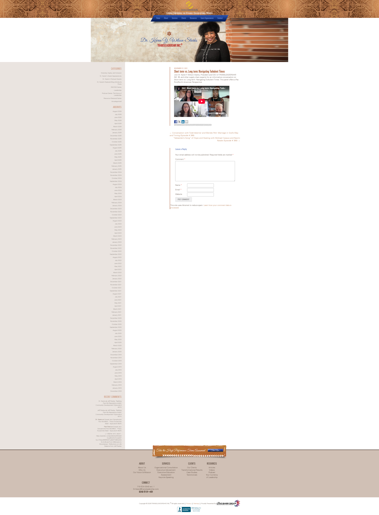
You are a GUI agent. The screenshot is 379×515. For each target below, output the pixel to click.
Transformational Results (191, 470)
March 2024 (117, 199)
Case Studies (192, 472)
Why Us (142, 470)
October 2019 (116, 361)
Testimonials (192, 475)
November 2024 (115, 175)
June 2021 (117, 300)
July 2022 (118, 260)
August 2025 (117, 148)
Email (178, 190)
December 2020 (115, 318)
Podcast (212, 472)
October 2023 (116, 215)
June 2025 (117, 154)
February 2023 (116, 239)
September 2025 (115, 145)
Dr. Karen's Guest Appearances (110, 76)
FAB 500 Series (116, 87)
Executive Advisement (166, 470)
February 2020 (116, 348)
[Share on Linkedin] (183, 121)
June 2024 (117, 190)
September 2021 (115, 291)
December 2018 (115, 391)
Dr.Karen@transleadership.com (146, 489)
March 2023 (117, 236)
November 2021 (115, 284)
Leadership (117, 90)
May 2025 (117, 157)
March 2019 (117, 382)
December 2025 (115, 135)
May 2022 (117, 266)
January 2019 (116, 388)
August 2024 (117, 184)
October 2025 (116, 142)
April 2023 (117, 233)
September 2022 (115, 254)
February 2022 (116, 275)
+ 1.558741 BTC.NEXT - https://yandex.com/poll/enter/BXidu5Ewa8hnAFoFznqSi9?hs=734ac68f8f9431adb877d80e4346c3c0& (108, 438)
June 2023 (117, 227)
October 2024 (116, 178)
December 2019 (115, 355)
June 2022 (117, 263)
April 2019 (118, 379)
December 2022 (115, 245)
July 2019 (118, 370)
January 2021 (116, 315)
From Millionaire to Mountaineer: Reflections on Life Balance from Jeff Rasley (110, 444)
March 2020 (117, 345)
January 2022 (116, 278)
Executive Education (166, 472)
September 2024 (115, 181)
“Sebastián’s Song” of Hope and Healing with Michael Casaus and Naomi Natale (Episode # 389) (206, 139)
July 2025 (118, 151)
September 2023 (115, 218)
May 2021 (117, 303)
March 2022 (117, 272)
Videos (212, 470)
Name (178, 185)
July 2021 (118, 297)
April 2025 (117, 160)
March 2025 (117, 163)
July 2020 (118, 333)
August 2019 (117, 367)
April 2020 (117, 342)
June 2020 (117, 336)
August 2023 (117, 221)
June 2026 (117, 117)
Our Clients (192, 468)
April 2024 (117, 196)
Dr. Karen (102, 401)
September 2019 (115, 364)
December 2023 (115, 208)
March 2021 (117, 309)
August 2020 (117, 330)
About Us (142, 468)
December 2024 (115, 172)
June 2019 (117, 373)
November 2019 (115, 357)
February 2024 (116, 202)
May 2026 (117, 120)
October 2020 (116, 324)
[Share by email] (186, 121)
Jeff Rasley (101, 410)
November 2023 (115, 212)
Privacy (188, 503)
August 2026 (117, 111)
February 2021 (116, 312)
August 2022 (117, 257)
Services (175, 18)
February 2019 (116, 385)
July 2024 (118, 187)
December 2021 (115, 281)
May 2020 (117, 339)
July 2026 (118, 114)
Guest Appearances (207, 18)
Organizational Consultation (166, 468)
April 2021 (117, 306)
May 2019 (118, 376)
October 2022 (116, 251)
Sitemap (196, 503)
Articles (212, 468)
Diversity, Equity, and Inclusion (111, 73)
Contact (220, 18)
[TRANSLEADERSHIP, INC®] (189, 9)
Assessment (166, 475)
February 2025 (116, 166)
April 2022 (117, 269)
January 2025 (116, 169)
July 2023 (118, 224)
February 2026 (116, 129)
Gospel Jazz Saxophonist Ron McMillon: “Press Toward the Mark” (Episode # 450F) (110, 421)
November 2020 (115, 321)
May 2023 (117, 230)
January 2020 (116, 351)
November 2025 (115, 139)
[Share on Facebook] (175, 121)
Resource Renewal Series (112, 98)
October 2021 (116, 288)
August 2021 (117, 294)
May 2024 (117, 193)
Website (178, 194)
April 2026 (117, 123)
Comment (180, 159)
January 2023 (116, 242)
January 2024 (116, 205)
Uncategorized (116, 101)
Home (158, 18)
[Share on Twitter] (179, 121)
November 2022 (115, 248)
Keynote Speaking (166, 477)
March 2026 (117, 126)
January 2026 (116, 132)
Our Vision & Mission (142, 472)
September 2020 (115, 327)
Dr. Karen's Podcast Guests (112, 79)
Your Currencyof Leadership (212, 476)
